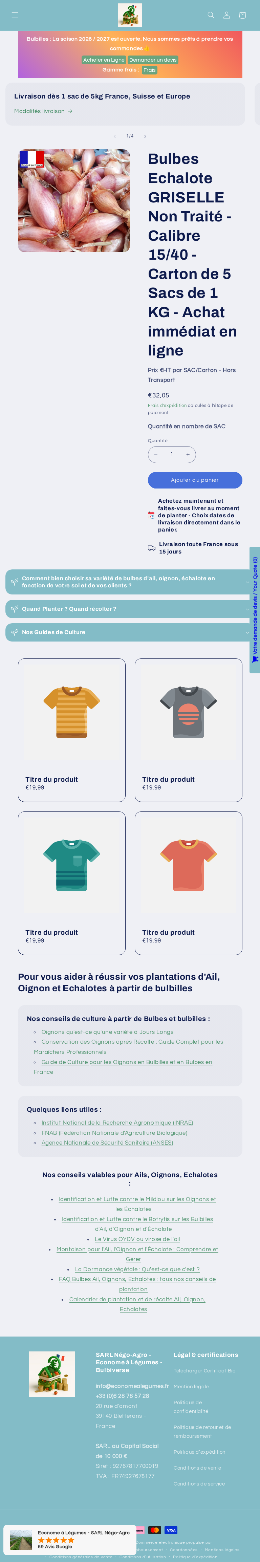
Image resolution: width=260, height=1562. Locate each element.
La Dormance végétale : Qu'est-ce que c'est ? (137, 1269)
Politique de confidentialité (191, 1407)
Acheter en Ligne (104, 60)
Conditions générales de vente (80, 1557)
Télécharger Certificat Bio (204, 1370)
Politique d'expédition (199, 1452)
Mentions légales (222, 1550)
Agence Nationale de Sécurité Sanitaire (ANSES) (107, 1143)
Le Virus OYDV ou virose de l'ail (137, 1239)
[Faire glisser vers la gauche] (114, 136)
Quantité (158, 440)
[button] (15, 15)
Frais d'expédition (167, 406)
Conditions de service (199, 1484)
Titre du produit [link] (51, 779)
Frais (150, 70)
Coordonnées (184, 1550)
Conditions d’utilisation (143, 1557)
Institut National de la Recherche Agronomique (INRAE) (117, 1123)
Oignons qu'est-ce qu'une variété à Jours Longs (108, 1032)
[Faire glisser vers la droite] (145, 136)
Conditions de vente (197, 1468)
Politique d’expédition (195, 1557)
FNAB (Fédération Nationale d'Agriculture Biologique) (115, 1133)
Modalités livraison (39, 111)
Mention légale (191, 1386)
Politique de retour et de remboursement (202, 1432)
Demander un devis (153, 60)
